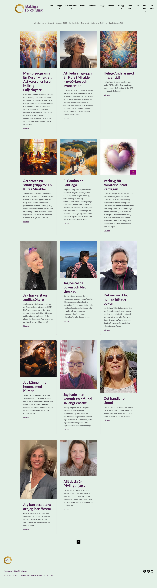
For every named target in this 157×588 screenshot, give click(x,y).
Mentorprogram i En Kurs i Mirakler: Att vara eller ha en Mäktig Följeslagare (38, 81)
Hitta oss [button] (130, 6)
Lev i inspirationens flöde (114, 23)
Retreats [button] (92, 5)
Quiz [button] (138, 5)
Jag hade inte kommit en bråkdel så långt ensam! (77, 398)
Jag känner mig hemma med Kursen (34, 386)
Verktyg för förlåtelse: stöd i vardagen (116, 185)
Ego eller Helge (74, 23)
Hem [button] (51, 5)
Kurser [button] (111, 5)
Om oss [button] (144, 6)
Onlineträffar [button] (71, 5)
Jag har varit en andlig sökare (35, 297)
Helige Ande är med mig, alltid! (119, 75)
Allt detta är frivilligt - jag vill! (76, 483)
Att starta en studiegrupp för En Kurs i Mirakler (37, 185)
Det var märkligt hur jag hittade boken (116, 299)
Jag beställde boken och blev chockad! (74, 287)
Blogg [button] (102, 5)
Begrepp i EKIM (61, 23)
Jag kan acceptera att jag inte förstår (37, 506)
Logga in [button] (59, 6)
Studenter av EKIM (97, 23)
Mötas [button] (82, 5)
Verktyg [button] (120, 5)
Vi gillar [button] (152, 6)
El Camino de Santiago (73, 183)
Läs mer (26, 128)
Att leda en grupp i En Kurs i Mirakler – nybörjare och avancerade (77, 79)
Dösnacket (85, 23)
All (35, 23)
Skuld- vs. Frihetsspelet (45, 23)
